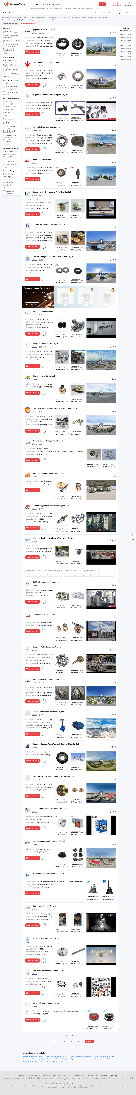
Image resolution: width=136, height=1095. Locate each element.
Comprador (99, 13)
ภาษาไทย (116, 1078)
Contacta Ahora (33, 52)
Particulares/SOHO (11, 74)
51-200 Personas (10, 154)
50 (80, 1036)
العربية (96, 1078)
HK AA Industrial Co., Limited (44, 376)
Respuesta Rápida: (31, 46)
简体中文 (24, 1078)
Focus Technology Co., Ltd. (64, 1084)
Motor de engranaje (55, 575)
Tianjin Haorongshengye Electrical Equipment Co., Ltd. (53, 257)
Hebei (7, 185)
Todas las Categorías (12, 13)
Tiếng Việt (130, 1078)
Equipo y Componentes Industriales (10, 36)
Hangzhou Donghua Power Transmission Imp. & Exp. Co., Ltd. (56, 744)
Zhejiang (8, 174)
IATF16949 (8, 112)
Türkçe (123, 1078)
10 (72, 1036)
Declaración (33, 1075)
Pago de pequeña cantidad (10, 93)
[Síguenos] (112, 1075)
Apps (120, 13)
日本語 (38, 1078)
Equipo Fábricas (76, 1059)
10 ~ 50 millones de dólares (9, 127)
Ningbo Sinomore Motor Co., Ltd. (45, 311)
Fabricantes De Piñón (127, 54)
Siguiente (88, 1041)
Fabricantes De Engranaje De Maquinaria (58, 1059)
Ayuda (111, 13)
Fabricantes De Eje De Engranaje (104, 1056)
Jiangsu (7, 179)
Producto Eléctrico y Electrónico (9, 50)
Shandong (8, 177)
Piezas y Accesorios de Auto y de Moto (10, 45)
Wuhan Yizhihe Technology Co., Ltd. (46, 938)
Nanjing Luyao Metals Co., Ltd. (44, 906)
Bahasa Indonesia (69, 1080)
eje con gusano (71, 571)
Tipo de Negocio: (30, 38)
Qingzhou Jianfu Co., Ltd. (44, 30)
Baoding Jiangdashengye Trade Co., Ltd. (48, 441)
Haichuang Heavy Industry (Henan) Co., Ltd (49, 679)
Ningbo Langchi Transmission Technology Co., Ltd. (52, 192)
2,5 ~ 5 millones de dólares (9, 132)
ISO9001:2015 (10, 107)
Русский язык (82, 1078)
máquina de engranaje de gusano (102, 575)
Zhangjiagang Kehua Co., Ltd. (46, 62)
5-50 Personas (10, 151)
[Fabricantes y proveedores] (13, 4)
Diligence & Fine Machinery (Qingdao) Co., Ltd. (50, 95)
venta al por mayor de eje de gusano (50, 571)
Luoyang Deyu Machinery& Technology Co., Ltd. (51, 224)
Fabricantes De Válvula (127, 46)
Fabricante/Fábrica (9, 66)
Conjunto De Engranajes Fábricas (33, 1061)
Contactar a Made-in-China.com (77, 1075)
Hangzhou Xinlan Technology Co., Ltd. (47, 647)
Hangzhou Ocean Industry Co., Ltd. (46, 344)
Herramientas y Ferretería (11, 41)
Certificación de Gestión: (32, 728)
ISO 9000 (8, 109)
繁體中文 (31, 1078)
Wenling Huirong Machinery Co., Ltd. (46, 127)
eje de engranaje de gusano (88, 571)
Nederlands (103, 1078)
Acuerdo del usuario (45, 1075)
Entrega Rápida (10, 89)
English (17, 1078)
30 (76, 1036)
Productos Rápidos (93, 1075)
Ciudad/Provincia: (30, 108)
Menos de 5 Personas (10, 158)
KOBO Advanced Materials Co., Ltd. (46, 582)
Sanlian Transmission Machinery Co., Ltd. (48, 711)
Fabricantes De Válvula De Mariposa (33, 1056)
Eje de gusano (30, 571)
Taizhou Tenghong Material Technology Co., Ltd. (51, 505)
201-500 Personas (11, 161)
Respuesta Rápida (11, 87)
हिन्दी (110, 1078)
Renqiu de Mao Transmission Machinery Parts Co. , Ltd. (54, 776)
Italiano (74, 1078)
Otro (6, 77)
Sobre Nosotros (23, 1075)
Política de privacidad (59, 1075)
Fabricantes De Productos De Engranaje (82, 1056)
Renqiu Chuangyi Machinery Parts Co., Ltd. (49, 841)
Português (67, 1078)
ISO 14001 (8, 104)
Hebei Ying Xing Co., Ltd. (44, 159)
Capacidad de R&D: (31, 43)
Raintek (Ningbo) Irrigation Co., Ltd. (46, 1003)
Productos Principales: (32, 40)
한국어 (90, 1078)
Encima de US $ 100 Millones (9, 136)
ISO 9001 (8, 101)
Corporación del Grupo (10, 70)
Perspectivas (105, 1075)
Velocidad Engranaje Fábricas (55, 1061)
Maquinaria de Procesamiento (10, 32)
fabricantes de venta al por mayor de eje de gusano (79, 9)
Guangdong (9, 182)
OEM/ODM (9, 84)
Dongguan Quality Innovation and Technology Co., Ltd (53, 538)
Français (45, 1078)
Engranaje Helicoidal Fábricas (103, 1059)
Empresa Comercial (9, 61)
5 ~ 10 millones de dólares (9, 141)
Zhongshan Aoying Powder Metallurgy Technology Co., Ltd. (55, 408)
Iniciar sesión (129, 6)
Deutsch (59, 1078)
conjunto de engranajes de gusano (76, 575)
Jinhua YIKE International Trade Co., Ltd (48, 971)
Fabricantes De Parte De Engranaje (33, 1059)
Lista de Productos (10, 23)
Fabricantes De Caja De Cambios (56, 1056)
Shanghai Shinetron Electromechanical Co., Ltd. (51, 809)
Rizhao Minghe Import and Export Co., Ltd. (49, 873)
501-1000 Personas (11, 164)
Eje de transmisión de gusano (35, 575)
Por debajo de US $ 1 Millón (10, 123)
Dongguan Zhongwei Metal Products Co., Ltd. (50, 473)
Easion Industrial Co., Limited (44, 614)
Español (52, 1078)
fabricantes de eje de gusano (55, 9)
